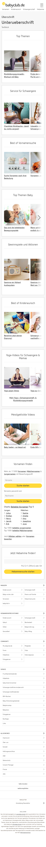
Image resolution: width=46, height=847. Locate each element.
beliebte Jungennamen (21, 528)
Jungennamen (10, 474)
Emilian (9, 516)
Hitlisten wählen (15, 536)
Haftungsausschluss (25, 832)
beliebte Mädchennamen (22, 531)
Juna (25, 524)
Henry (8, 519)
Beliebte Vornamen (19, 507)
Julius (8, 513)
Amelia (25, 516)
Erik (7, 524)
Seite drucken (23, 784)
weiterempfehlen (23, 788)
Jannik (8, 521)
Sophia (25, 513)
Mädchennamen (33, 471)
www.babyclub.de (20, 814)
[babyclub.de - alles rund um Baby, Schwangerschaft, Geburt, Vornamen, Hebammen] (13, 6)
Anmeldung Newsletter (23, 803)
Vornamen (22, 471)
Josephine (27, 521)
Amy (24, 519)
